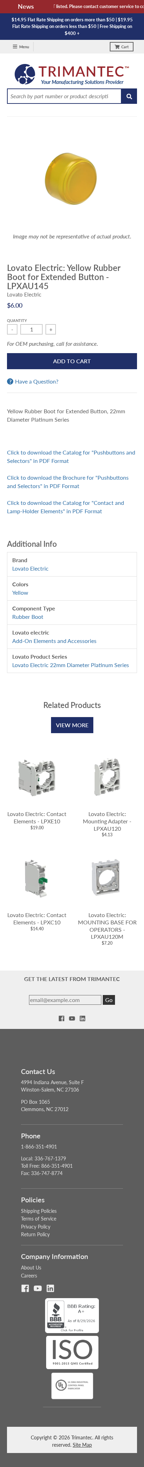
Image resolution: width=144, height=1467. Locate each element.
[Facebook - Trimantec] (61, 1018)
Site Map (82, 1445)
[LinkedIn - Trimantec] (82, 1018)
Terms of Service (38, 1219)
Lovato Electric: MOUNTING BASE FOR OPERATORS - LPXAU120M (107, 925)
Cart (125, 46)
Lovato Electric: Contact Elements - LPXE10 (36, 817)
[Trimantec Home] (72, 76)
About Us (31, 1268)
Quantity (17, 320)
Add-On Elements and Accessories (54, 640)
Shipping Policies (39, 1211)
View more (72, 725)
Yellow (20, 592)
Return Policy (35, 1234)
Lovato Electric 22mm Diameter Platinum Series (70, 664)
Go (109, 999)
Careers (29, 1276)
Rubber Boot (27, 616)
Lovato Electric (24, 294)
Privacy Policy (35, 1227)
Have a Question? (36, 381)
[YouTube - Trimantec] (72, 1018)
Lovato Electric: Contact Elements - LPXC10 (36, 918)
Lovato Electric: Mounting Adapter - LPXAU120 (107, 821)
